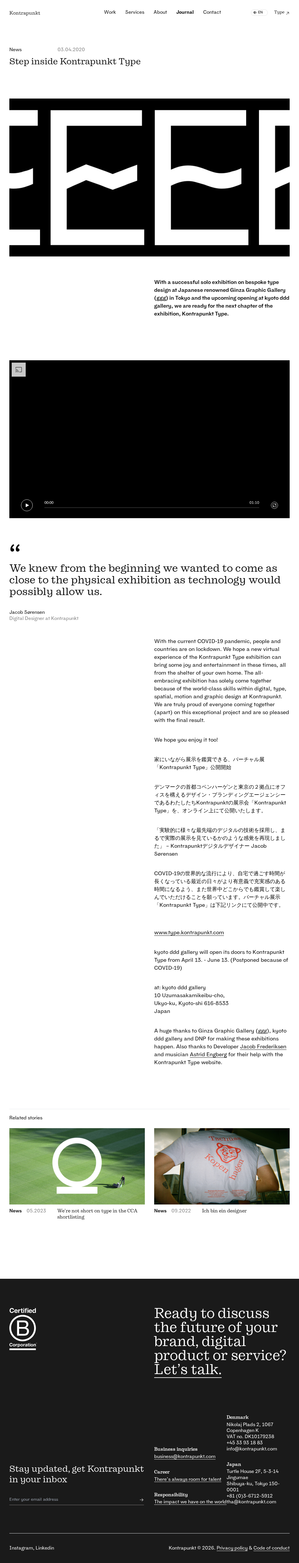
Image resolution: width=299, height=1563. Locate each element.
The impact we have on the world (190, 1502)
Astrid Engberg (208, 1054)
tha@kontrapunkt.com (251, 1502)
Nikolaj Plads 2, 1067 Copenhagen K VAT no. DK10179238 (250, 1430)
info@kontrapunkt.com (252, 1449)
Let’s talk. (188, 1370)
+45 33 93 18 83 (245, 1442)
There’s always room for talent (187, 1479)
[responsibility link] (28, 1329)
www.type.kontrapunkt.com (189, 932)
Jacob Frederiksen (263, 1047)
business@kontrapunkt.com (184, 1456)
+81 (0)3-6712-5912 (250, 1496)
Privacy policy (232, 1548)
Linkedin (45, 1548)
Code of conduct (271, 1548)
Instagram (21, 1548)
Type (279, 12)
